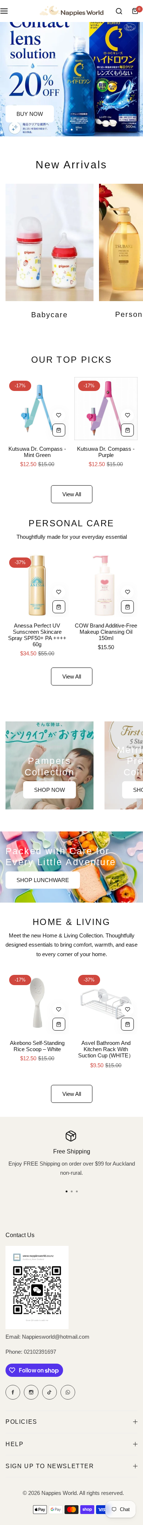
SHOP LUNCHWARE (42, 880)
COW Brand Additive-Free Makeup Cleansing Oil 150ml (106, 631)
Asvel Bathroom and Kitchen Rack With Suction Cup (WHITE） (106, 1049)
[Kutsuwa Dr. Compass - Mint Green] (37, 408)
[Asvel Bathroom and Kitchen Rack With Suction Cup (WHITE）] (106, 1003)
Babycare (49, 315)
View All (71, 494)
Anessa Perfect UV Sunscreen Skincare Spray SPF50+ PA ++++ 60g (37, 634)
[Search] (119, 11)
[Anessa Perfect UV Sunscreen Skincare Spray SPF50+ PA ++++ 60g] (37, 585)
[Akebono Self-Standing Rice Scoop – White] (37, 1003)
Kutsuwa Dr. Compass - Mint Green (37, 452)
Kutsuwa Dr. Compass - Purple (106, 452)
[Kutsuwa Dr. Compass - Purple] (106, 408)
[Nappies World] (71, 11)
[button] (76, 129)
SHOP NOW (49, 790)
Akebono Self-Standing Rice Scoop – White (37, 1046)
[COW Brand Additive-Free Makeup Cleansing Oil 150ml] (106, 585)
